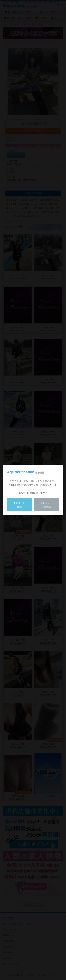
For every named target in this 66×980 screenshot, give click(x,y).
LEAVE (46, 504)
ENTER (19, 504)
